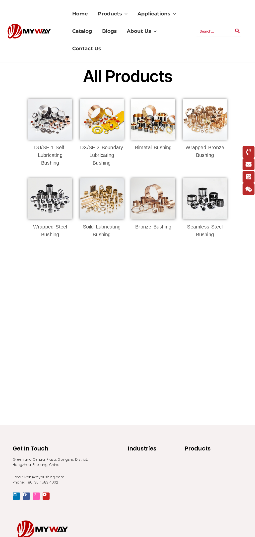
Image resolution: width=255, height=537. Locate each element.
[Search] (237, 31)
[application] (125, 13)
